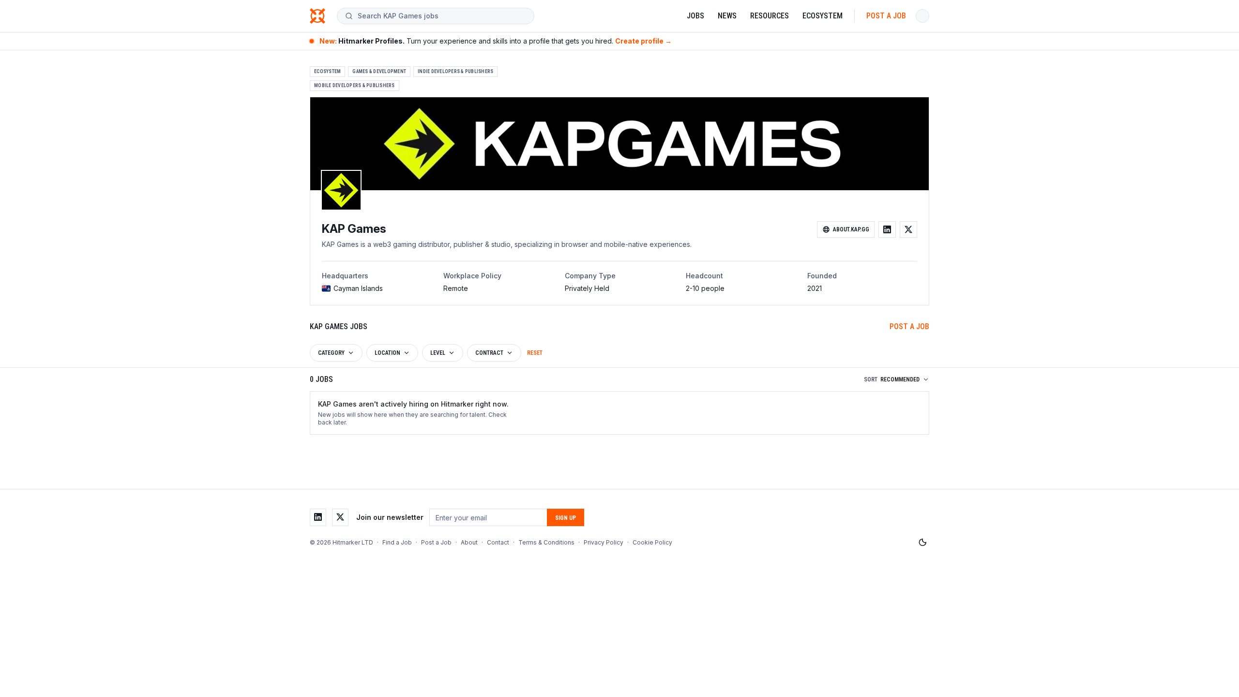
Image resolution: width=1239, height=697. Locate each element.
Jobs (695, 15)
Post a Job (886, 15)
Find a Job (397, 542)
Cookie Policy (652, 542)
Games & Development (379, 71)
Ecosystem (822, 15)
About (469, 542)
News (727, 15)
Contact (498, 542)
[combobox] (442, 16)
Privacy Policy (603, 542)
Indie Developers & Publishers (455, 71)
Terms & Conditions (546, 542)
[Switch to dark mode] (922, 542)
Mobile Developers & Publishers (354, 85)
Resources (769, 15)
